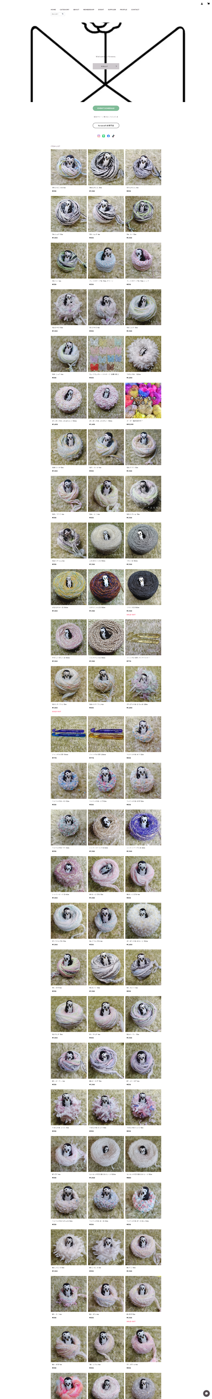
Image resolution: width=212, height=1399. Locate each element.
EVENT (101, 10)
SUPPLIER (112, 10)
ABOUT (76, 10)
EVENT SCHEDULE (105, 108)
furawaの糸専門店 (106, 125)
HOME (53, 10)
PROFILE (123, 10)
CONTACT (135, 10)
